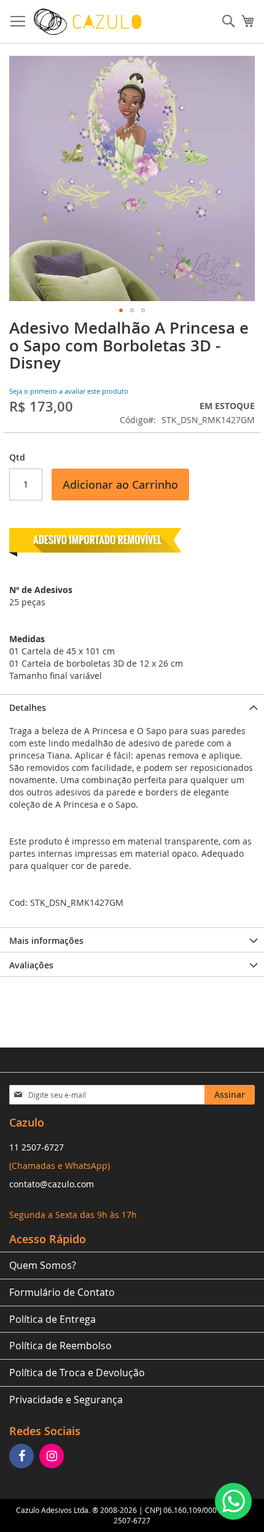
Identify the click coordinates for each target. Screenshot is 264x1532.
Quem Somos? (42, 1265)
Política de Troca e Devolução (77, 1372)
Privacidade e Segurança (66, 1399)
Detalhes (27, 707)
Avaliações (31, 965)
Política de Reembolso (60, 1345)
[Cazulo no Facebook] (23, 1457)
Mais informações (46, 940)
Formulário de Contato (62, 1292)
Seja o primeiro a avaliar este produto (68, 391)
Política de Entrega (52, 1319)
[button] (120, 310)
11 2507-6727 (36, 1147)
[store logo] (87, 22)
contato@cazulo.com (51, 1184)
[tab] (132, 706)
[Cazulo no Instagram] (53, 1457)
